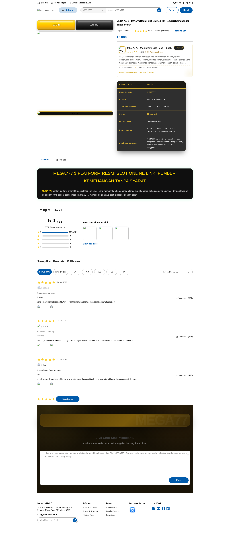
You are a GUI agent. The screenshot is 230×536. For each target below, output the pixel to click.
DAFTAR (94, 24)
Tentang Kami (88, 515)
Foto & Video (60, 272)
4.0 (87, 272)
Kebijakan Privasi (90, 507)
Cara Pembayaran (112, 511)
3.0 (99, 272)
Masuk (186, 10)
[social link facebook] (163, 508)
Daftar (172, 10)
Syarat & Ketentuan (90, 511)
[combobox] (176, 272)
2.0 (111, 272)
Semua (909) (44, 272)
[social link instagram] (153, 508)
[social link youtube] (158, 508)
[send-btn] (75, 520)
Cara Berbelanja (112, 507)
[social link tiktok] (168, 508)
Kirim (178, 480)
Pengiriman (110, 515)
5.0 (75, 272)
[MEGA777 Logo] (46, 10)
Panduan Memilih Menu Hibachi (132, 72)
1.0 (124, 272)
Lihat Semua (67, 399)
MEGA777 (153, 72)
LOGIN (56, 24)
